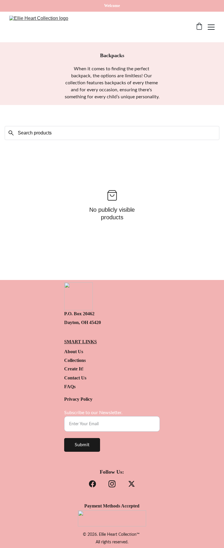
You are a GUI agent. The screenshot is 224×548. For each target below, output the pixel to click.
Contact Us (75, 377)
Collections (75, 360)
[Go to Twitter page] (131, 483)
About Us (73, 351)
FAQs (70, 386)
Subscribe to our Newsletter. (93, 412)
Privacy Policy (78, 399)
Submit (82, 444)
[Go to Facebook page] (92, 483)
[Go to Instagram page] (112, 483)
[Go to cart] (199, 26)
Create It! (73, 368)
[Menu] (211, 27)
